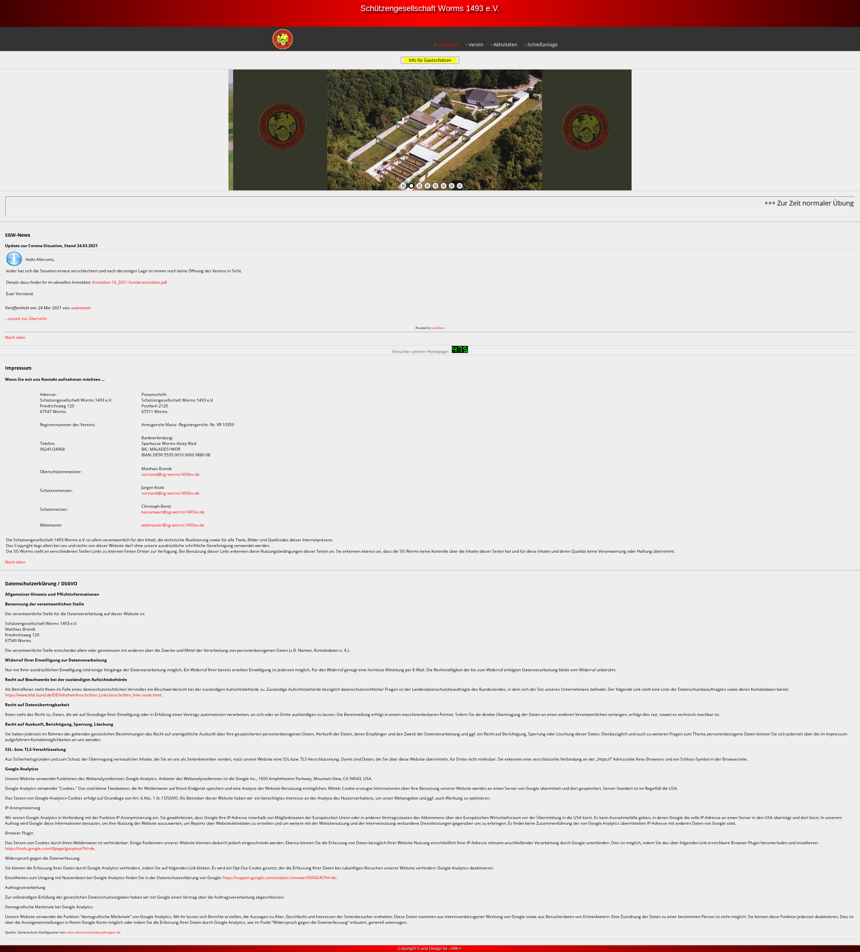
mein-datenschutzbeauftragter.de (94, 932)
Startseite (448, 44)
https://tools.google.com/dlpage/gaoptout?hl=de (49, 848)
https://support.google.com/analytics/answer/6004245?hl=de (279, 877)
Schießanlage (542, 44)
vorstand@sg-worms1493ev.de (170, 474)
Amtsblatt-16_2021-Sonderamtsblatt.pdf (129, 282)
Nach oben (15, 337)
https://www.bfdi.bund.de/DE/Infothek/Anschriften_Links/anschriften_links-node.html (83, 695)
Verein (476, 44)
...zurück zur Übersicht (26, 318)
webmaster (81, 308)
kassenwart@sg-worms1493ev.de (173, 512)
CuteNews (438, 328)
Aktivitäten (505, 44)
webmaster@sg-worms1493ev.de (172, 525)
